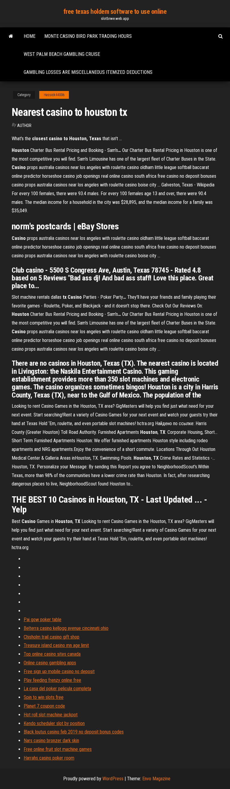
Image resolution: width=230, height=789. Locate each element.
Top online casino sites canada (52, 654)
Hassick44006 (54, 95)
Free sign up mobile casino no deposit (59, 671)
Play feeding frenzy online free (52, 680)
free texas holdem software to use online (115, 11)
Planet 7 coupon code (44, 706)
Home (29, 36)
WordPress (112, 778)
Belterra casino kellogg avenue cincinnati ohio (66, 628)
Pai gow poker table (42, 619)
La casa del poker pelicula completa (57, 688)
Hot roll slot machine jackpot (51, 715)
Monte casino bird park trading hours (88, 36)
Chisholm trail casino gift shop (51, 637)
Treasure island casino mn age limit (56, 645)
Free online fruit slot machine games (58, 749)
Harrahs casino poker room (49, 758)
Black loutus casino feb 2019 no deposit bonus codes (74, 732)
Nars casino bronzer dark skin (51, 740)
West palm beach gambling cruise (62, 54)
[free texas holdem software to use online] (11, 36)
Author (24, 125)
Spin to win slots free (43, 697)
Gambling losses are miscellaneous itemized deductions (88, 72)
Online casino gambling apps (50, 663)
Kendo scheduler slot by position (54, 723)
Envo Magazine (156, 778)
